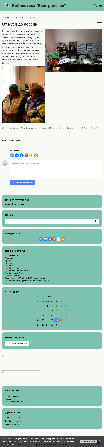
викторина (35, 128)
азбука (27, 128)
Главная (5, 18)
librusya (15, 128)
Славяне (62, 128)
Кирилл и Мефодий (49, 128)
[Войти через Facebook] (22, 155)
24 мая (70, 128)
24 (22, 18)
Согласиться (88, 441)
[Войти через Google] (31, 155)
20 (38, 320)
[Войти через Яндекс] (26, 155)
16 (52, 315)
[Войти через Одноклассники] (36, 155)
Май (18, 18)
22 (47, 320)
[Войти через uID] (12, 155)
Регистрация (18, 204)
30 (52, 325)
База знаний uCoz (13, 424)
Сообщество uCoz (13, 421)
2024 (12, 18)
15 (47, 315)
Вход (7, 204)
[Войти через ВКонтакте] (17, 155)
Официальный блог (14, 417)
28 (43, 325)
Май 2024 (52, 297)
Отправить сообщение (22, 183)
